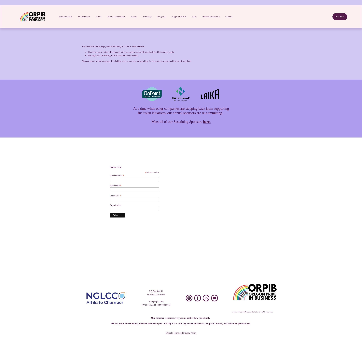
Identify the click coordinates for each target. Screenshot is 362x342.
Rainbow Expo (65, 16)
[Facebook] (197, 298)
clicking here (120, 61)
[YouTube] (214, 298)
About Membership (116, 16)
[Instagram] (189, 298)
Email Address (117, 175)
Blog (194, 16)
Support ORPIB (179, 16)
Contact (228, 16)
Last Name (115, 195)
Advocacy (147, 16)
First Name (115, 185)
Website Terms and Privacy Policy (181, 333)
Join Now (339, 16)
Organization (115, 205)
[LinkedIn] (206, 298)
